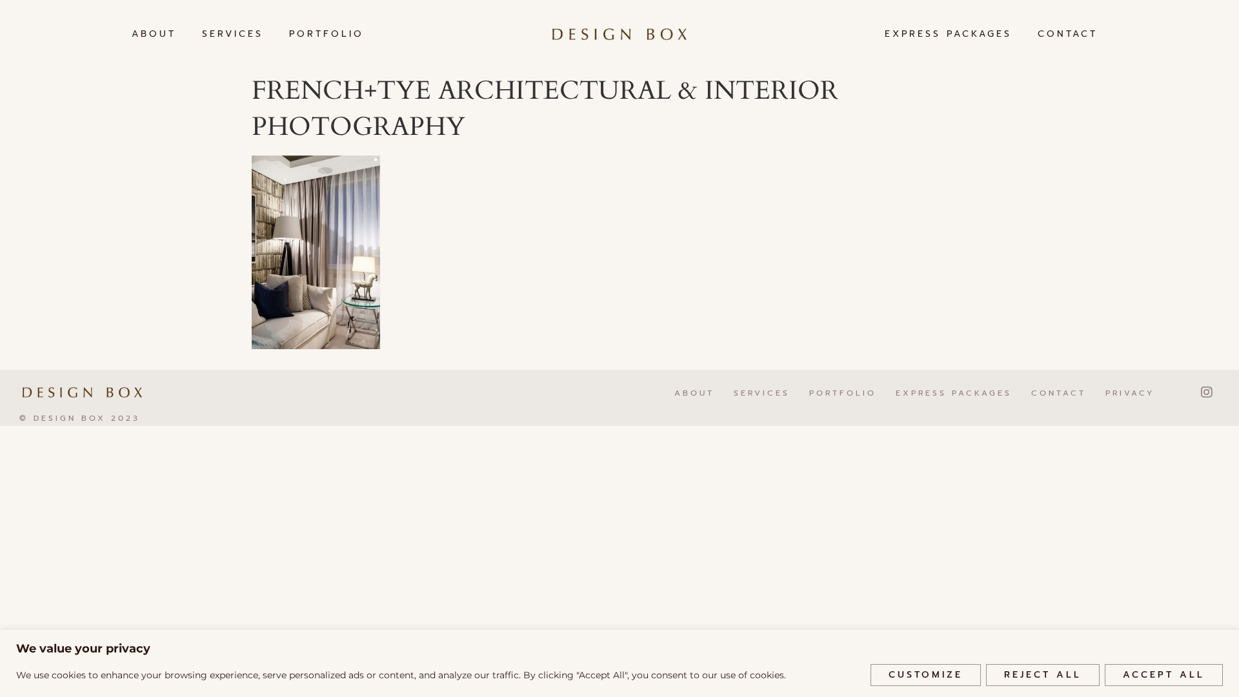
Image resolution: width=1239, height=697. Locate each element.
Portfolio (326, 34)
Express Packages (948, 34)
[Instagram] (1206, 392)
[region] (619, 663)
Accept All (1164, 675)
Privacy (1129, 393)
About (154, 34)
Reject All (1043, 675)
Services (232, 34)
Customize (926, 675)
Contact (1068, 34)
